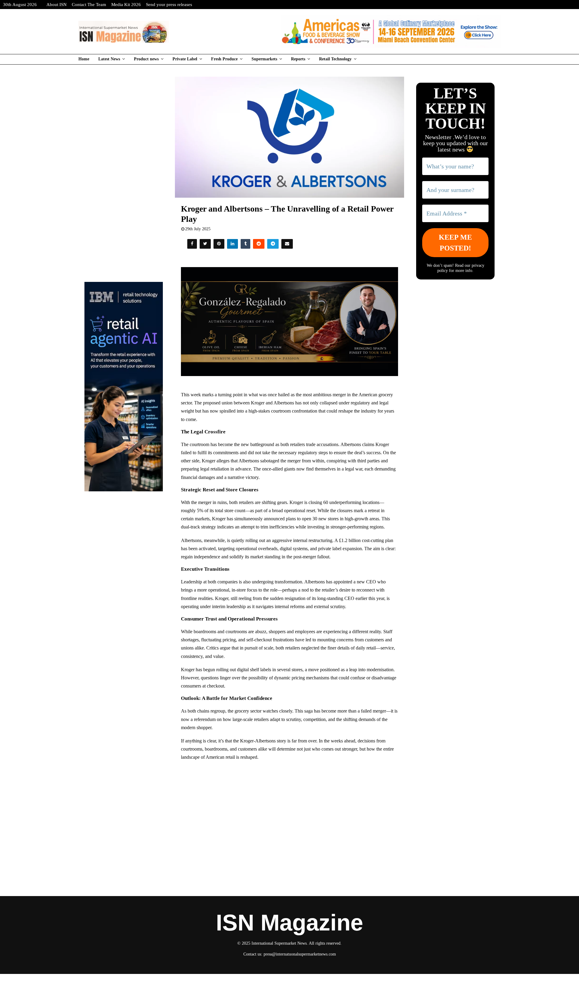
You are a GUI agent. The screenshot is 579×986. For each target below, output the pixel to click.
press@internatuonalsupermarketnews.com (300, 954)
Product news (146, 59)
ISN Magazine (289, 922)
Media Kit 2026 (126, 4)
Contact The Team (89, 4)
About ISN (56, 4)
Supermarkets (264, 59)
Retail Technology (335, 59)
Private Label (184, 59)
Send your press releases (169, 4)
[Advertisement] (289, 809)
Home (83, 59)
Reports (298, 59)
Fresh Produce (224, 59)
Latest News (109, 59)
